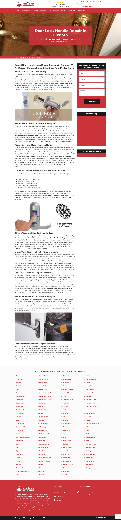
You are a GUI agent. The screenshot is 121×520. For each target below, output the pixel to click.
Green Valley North (45, 393)
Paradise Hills (66, 423)
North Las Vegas (67, 399)
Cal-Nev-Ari (20, 410)
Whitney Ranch (90, 454)
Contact (72, 10)
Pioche (64, 427)
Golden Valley (43, 379)
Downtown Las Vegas (23, 437)
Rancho (64, 434)
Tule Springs (90, 427)
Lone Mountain (44, 447)
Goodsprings (43, 382)
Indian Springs (43, 417)
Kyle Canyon (43, 430)
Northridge (65, 403)
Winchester (89, 457)
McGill (41, 464)
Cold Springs (20, 430)
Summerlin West (91, 403)
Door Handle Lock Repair (34, 57)
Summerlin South (91, 399)
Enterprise (19, 454)
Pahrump (65, 413)
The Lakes (89, 417)
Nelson (64, 396)
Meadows (42, 468)
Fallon (18, 457)
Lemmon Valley (44, 444)
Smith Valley (66, 471)
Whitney (88, 451)
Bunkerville (19, 406)
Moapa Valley (66, 382)
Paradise (65, 420)
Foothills (18, 464)
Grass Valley (43, 386)
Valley (87, 430)
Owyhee (65, 410)
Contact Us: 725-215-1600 (98, 518)
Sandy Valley (66, 454)
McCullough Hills (44, 461)
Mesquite (42, 471)
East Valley (19, 440)
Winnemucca (90, 461)
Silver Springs (66, 461)
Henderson (42, 406)
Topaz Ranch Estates (92, 423)
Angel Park (19, 379)
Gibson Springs (44, 376)
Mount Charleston (68, 389)
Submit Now (92, 102)
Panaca (64, 417)
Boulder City (20, 399)
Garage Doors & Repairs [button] (58, 10)
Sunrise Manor (90, 413)
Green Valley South (45, 399)
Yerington (89, 468)
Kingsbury (42, 427)
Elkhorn (22, 57)
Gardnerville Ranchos (23, 471)
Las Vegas (42, 437)
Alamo (18, 376)
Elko (17, 447)
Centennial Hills (21, 427)
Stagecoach (89, 393)
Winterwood (89, 464)
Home (17, 10)
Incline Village (43, 410)
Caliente (18, 417)
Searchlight (66, 457)
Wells (87, 440)
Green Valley (43, 389)
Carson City (20, 423)
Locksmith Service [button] (40, 10)
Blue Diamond (20, 396)
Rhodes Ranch (67, 440)
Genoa (18, 475)
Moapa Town (66, 379)
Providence (66, 430)
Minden (41, 475)
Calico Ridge (20, 413)
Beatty (18, 389)
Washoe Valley (90, 437)
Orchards (65, 406)
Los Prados (42, 451)
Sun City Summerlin (92, 406)
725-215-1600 (87, 6)
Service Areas (82, 10)
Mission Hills (66, 376)
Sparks (88, 382)
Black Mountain (21, 393)
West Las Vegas (91, 444)
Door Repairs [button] (26, 10)
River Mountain (67, 447)
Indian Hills (42, 413)
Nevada (59, 500)
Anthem (18, 382)
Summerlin (89, 396)
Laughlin (42, 440)
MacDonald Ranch (45, 457)
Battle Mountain (21, 386)
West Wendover (91, 447)
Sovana (88, 376)
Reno (64, 437)
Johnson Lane (43, 423)
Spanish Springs (91, 379)
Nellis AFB (65, 393)
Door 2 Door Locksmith (47, 518)
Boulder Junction (21, 403)
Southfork (65, 475)
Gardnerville (20, 468)
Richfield (65, 444)
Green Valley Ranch (45, 396)
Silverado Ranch (67, 464)
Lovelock (42, 454)
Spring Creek (90, 386)
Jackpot (41, 420)
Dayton (18, 434)
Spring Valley (90, 389)
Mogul (64, 386)
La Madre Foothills (45, 434)
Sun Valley (89, 410)
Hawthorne (42, 403)
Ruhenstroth (66, 451)
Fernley (18, 461)
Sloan (64, 468)
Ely (17, 451)
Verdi (87, 434)
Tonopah (88, 420)
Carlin (18, 420)
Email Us (60, 496)
